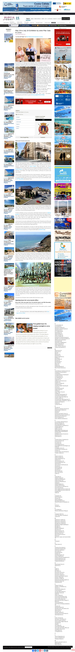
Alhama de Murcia (37, 18)
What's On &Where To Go (19, 23)
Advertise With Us (68, 646)
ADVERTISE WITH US (13, 13)
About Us (63, 646)
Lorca (46, 18)
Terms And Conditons (51, 646)
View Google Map (24, 137)
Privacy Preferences (28, 647)
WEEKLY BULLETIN (20, 13)
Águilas (32, 18)
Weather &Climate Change (13, 23)
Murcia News (6, 22)
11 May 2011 (20, 179)
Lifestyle (32, 22)
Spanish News (47, 22)
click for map (42, 229)
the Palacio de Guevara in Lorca (34, 37)
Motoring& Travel (27, 23)
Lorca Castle (33, 166)
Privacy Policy (57, 646)
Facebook (43, 137)
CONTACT (7, 13)
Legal (61, 646)
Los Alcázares (50, 18)
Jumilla (42, 18)
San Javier (59, 18)
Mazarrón (55, 18)
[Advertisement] (63, 284)
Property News (39, 22)
